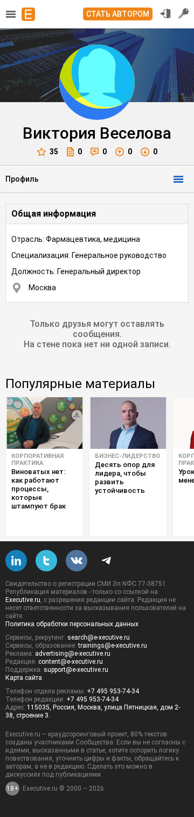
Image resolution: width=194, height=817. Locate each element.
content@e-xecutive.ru (70, 661)
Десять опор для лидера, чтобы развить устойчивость (125, 477)
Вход (165, 13)
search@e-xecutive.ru (98, 637)
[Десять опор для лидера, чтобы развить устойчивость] (128, 423)
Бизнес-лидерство (127, 456)
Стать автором (117, 14)
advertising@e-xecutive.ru (72, 653)
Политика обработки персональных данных (71, 624)
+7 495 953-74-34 (113, 691)
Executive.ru (22, 600)
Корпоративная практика (37, 460)
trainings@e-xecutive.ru (112, 645)
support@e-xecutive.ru (76, 669)
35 (54, 151)
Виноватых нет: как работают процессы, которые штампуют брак (38, 489)
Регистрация (183, 13)
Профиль (22, 179)
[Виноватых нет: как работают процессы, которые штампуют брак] (44, 423)
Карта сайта (23, 678)
